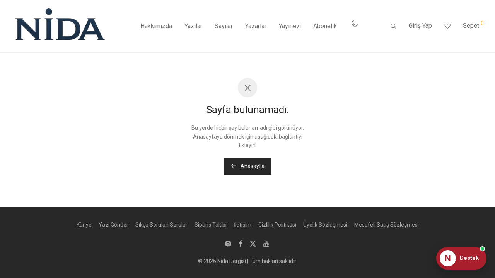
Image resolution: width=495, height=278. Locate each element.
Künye (84, 225)
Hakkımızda (156, 26)
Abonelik (325, 26)
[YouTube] (266, 243)
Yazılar (193, 26)
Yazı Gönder (113, 225)
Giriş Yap (420, 25)
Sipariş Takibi (211, 225)
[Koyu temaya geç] (354, 23)
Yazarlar (255, 26)
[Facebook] (240, 243)
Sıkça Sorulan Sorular (161, 225)
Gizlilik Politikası (277, 225)
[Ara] (393, 26)
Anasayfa (252, 166)
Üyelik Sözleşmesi (325, 225)
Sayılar (224, 26)
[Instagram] (228, 243)
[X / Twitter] (252, 243)
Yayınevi (290, 26)
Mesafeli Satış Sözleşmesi (386, 225)
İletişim (242, 225)
